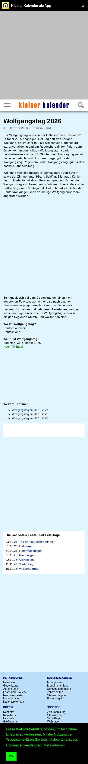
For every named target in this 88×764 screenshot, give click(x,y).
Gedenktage (10, 685)
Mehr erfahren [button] (54, 745)
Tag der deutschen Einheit (36, 541)
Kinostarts (9, 715)
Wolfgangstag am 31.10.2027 (30, 410)
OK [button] (11, 756)
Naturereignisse (59, 677)
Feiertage (9, 682)
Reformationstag (30, 550)
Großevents (10, 721)
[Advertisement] (44, 56)
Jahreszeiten (55, 692)
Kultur (8, 707)
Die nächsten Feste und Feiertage (33, 535)
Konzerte (8, 712)
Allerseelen (26, 559)
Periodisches (13, 677)
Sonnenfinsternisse (59, 688)
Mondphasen (55, 682)
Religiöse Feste (12, 695)
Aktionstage (10, 688)
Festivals (9, 718)
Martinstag (26, 564)
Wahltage (53, 721)
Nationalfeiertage (13, 701)
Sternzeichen (55, 715)
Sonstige (53, 707)
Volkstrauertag (28, 568)
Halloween (26, 546)
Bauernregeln (55, 698)
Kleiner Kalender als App (31, 5)
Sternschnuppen (57, 695)
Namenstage (11, 698)
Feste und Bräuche (15, 692)
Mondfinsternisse (57, 685)
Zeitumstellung (56, 712)
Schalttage (53, 718)
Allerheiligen (27, 555)
